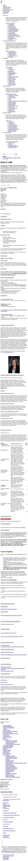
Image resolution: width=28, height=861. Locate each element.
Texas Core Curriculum (5, 430)
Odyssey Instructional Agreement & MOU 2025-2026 (12, 636)
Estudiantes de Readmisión (11, 773)
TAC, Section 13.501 (7, 559)
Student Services (6, 86)
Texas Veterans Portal (12, 108)
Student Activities (12, 102)
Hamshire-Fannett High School (7, 649)
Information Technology (13, 146)
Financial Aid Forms (12, 127)
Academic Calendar (7, 725)
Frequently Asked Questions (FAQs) (10, 733)
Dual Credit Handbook (5, 523)
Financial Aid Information (13, 129)
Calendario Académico (10, 756)
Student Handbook (12, 103)
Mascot (9, 98)
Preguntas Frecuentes (10, 765)
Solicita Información (10, 771)
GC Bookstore (6, 808)
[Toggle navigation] (2, 723)
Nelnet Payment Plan (12, 126)
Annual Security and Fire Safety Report (11, 815)
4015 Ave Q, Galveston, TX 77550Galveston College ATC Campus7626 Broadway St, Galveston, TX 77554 (11, 797)
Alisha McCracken (21, 284)
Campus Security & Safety (8, 817)
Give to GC (5, 819)
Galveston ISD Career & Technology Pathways (10, 621)
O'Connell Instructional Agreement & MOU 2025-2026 (12, 646)
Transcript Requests (7, 753)
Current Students (6, 730)
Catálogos (8, 759)
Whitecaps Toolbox (7, 7)
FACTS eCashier (9, 764)
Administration (11, 25)
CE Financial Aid (11, 124)
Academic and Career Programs (9, 812)
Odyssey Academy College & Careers (8, 633)
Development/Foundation (13, 29)
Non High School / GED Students (13, 744)
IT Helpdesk (3, 295)
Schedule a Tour (11, 77)
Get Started (3, 216)
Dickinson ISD (3, 606)
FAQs (2, 390)
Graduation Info (6, 736)
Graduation (10, 70)
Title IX (4, 832)
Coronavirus (5, 836)
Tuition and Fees (11, 84)
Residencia (8, 772)
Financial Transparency (13, 31)
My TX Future (4, 680)
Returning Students (7, 750)
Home (5, 156)
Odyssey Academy (4, 629)
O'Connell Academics (5, 645)
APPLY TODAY (4, 260)
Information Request (12, 73)
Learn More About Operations (12, 141)
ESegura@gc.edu (21, 677)
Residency (5, 748)
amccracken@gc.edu (6, 784)
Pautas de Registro (9, 761)
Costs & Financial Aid (12, 125)
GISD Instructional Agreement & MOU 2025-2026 (11, 615)
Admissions (5, 58)
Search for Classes (12, 79)
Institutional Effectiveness (13, 35)
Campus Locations (12, 27)
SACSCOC (10, 39)
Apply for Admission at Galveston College (12, 157)
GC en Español (11, 32)
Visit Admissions (9, 67)
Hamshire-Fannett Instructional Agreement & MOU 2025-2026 (14, 654)
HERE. (23, 527)
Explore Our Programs (10, 51)
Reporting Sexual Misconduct (9, 830)
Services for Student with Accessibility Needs (17, 101)
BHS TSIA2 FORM (5, 234)
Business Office (11, 142)
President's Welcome (12, 38)
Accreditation (11, 24)
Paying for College (7, 112)
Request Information (7, 747)
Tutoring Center (11, 110)
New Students (6, 739)
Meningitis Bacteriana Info (11, 757)
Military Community (12, 131)
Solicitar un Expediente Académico (13, 777)
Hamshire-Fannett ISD (5, 658)
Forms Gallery (6, 734)
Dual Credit (10, 57)
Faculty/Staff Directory (13, 30)
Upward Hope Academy (5, 664)
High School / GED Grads (11, 741)
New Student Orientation (13, 76)
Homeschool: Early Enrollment (7, 277)
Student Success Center (13, 105)
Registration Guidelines (8, 746)
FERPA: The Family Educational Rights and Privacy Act (11, 375)
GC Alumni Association (8, 821)
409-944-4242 (6, 800)
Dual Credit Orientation (5, 516)
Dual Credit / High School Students (10, 731)
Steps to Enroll (11, 80)
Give (4, 4)
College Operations (7, 132)
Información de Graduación (11, 767)
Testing (2, 225)
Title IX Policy (6, 858)
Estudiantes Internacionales (11, 768)
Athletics (5, 6)
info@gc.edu (5, 13)
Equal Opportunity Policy (8, 855)
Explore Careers (4, 682)
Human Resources (12, 33)
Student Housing (11, 81)
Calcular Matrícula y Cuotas (11, 758)
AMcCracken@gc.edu (9, 352)
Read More (3, 209)
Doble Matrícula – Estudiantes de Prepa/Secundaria (16, 763)
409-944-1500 (5, 786)
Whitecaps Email (6, 805)
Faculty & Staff (6, 8)
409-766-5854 (5, 785)
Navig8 (9, 75)
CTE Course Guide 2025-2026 (7, 624)
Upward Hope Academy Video (7, 671)
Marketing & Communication (14, 36)
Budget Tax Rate (6, 835)
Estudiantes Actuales (10, 760)
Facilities (10, 144)
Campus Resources (12, 97)
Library (9, 99)
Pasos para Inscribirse (10, 775)
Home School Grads (10, 743)
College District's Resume (6, 851)
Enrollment (3, 268)
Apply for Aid (9, 120)
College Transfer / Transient (11, 740)
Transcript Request (12, 83)
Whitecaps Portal (11, 111)
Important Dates (11, 72)
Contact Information (4, 673)
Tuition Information (4, 530)
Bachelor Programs (12, 53)
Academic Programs (12, 52)
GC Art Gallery (6, 824)
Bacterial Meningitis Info (8, 726)
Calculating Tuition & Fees (8, 727)
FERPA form (3, 388)
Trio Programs (11, 109)
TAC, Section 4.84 (18, 563)
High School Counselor (5, 219)
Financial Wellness (12, 130)
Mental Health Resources (8, 828)
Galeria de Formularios (10, 766)
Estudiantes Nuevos (10, 770)
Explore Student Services (11, 94)
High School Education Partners (7, 603)
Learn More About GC (10, 23)
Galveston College (7, 792)
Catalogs (10, 68)
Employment (5, 810)
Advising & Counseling (13, 95)
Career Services (11, 96)
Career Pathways (11, 54)
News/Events (11, 37)
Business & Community (8, 9)
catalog (24, 415)
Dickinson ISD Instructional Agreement (9, 609)
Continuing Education (12, 55)
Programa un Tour (9, 774)
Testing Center (11, 82)
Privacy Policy (6, 857)
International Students (7, 737)
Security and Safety (12, 147)
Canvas (4, 803)
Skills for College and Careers (7, 684)
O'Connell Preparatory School (6, 642)
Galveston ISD (4, 611)
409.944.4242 (6, 11)
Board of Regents (12, 26)
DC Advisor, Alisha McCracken (7, 325)
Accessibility (5, 859)
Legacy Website (6, 837)
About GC (5, 15)
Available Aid (11, 123)
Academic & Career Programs (9, 40)
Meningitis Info (11, 74)
